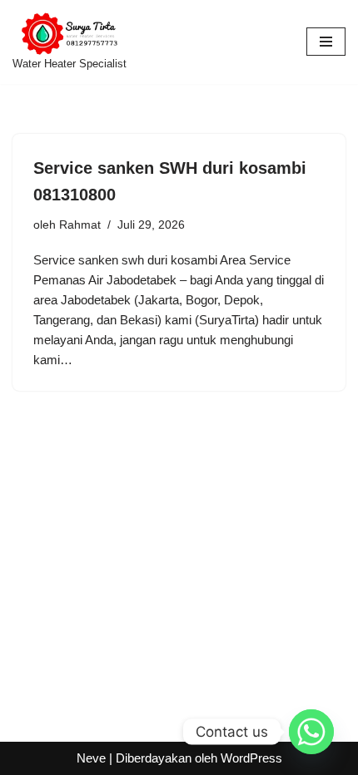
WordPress (251, 758)
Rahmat (80, 225)
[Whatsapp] (311, 731)
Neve (91, 758)
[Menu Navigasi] (326, 41)
